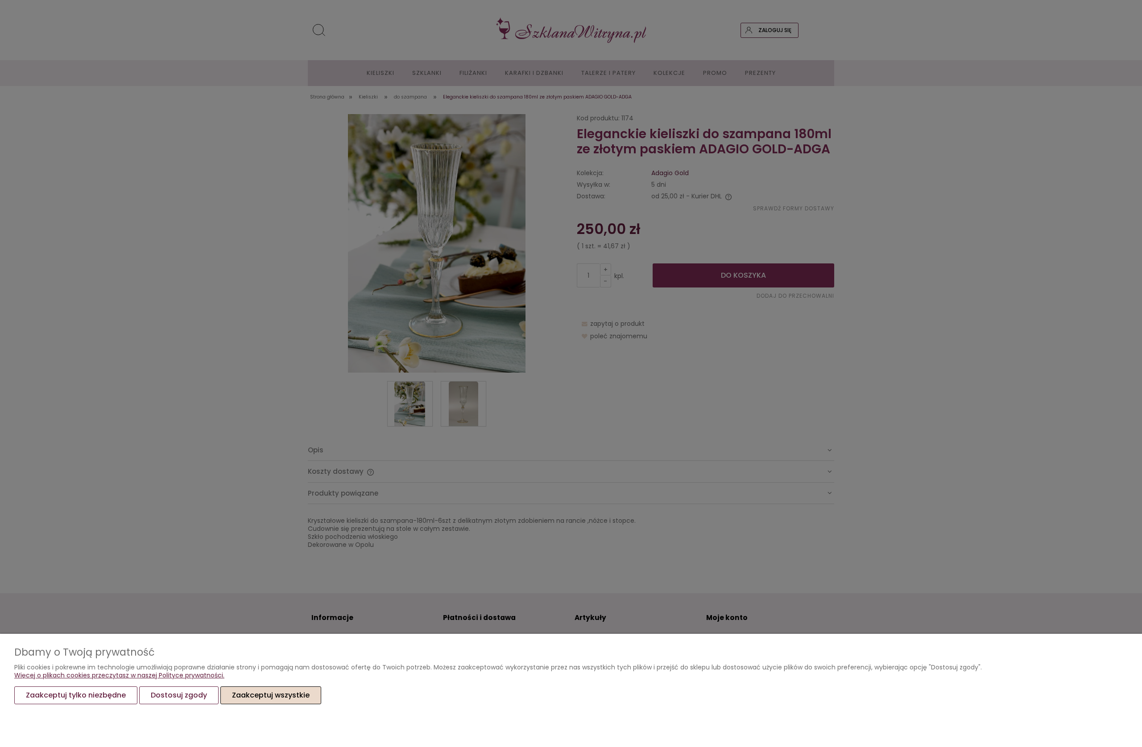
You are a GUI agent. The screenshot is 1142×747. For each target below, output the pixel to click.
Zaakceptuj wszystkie (271, 695)
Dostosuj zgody (179, 695)
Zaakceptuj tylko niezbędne (76, 695)
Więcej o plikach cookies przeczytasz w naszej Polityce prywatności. (119, 675)
